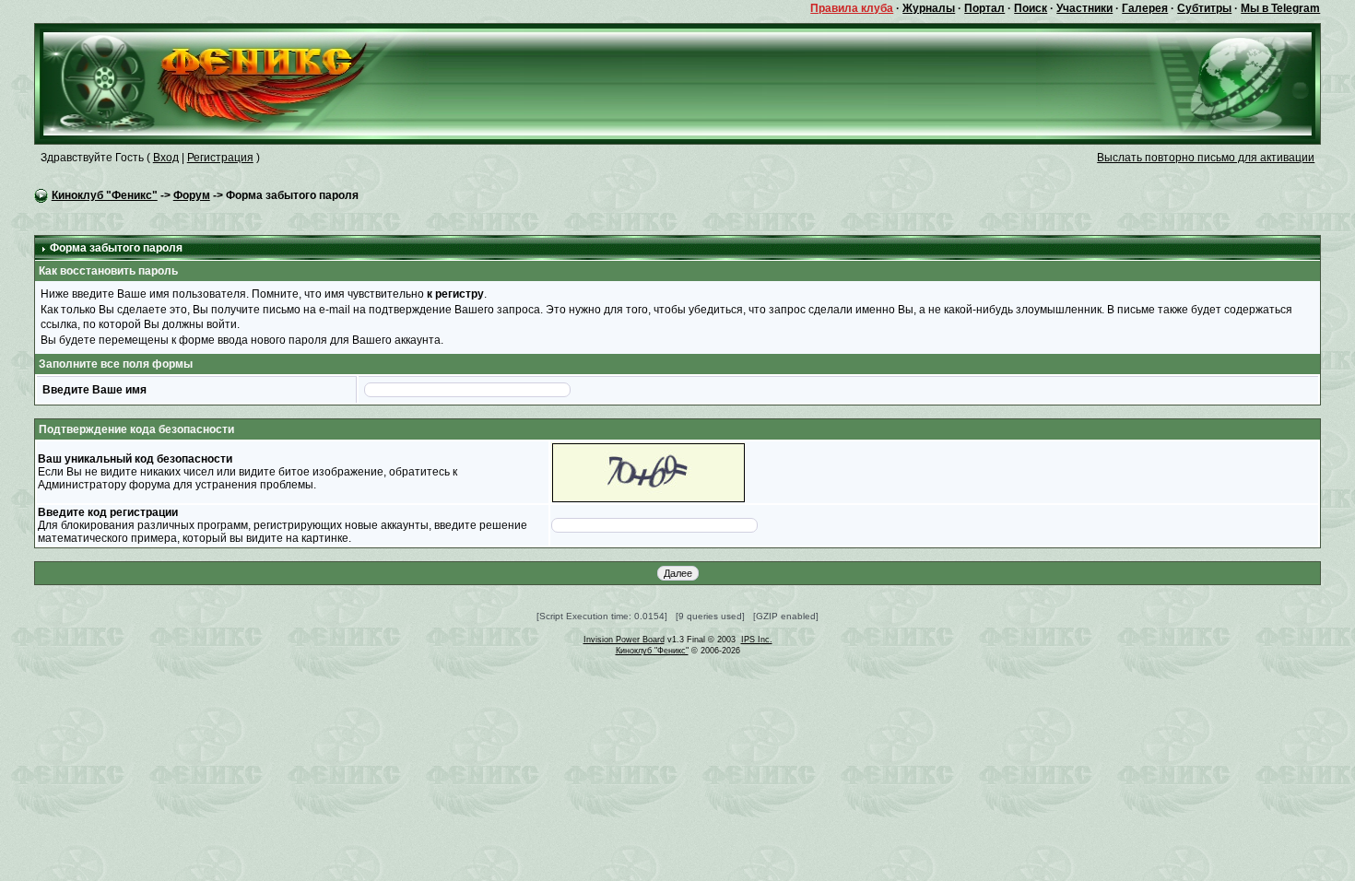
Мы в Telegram (1280, 8)
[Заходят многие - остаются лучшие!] (232, 82)
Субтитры (1204, 8)
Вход (166, 157)
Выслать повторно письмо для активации (1205, 157)
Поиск (1030, 8)
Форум (191, 195)
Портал (984, 8)
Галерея (1145, 8)
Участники (1084, 8)
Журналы (928, 8)
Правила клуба (851, 8)
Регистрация (220, 157)
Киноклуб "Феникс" (105, 195)
